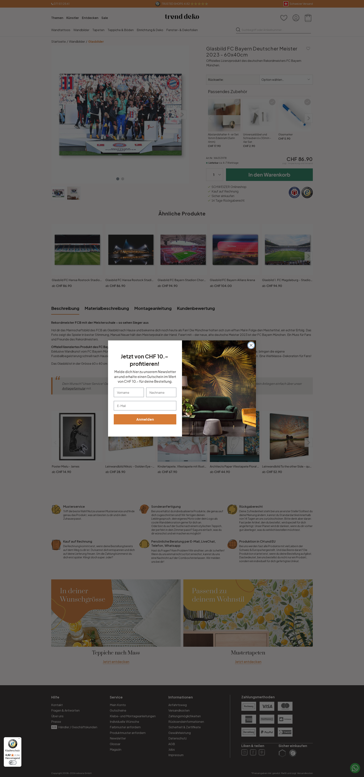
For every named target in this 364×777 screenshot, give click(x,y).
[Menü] (19, 739)
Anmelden (145, 419)
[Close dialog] (251, 345)
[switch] (12, 762)
